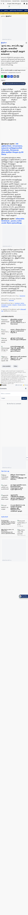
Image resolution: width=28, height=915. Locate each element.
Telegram (14, 305)
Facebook (17, 303)
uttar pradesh (6, 366)
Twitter (22, 303)
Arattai (24, 305)
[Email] (14, 76)
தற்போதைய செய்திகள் (16, 10)
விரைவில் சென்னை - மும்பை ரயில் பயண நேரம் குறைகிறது (12, 221)
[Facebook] (8, 76)
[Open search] (3, 3)
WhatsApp (11, 300)
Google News (4, 306)
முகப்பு (6, 10)
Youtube (9, 305)
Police (15, 366)
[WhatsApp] (2, 76)
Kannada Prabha (16, 1)
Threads (19, 305)
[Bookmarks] (24, 3)
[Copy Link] (18, 76)
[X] (5, 76)
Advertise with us (6, 39)
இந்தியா (4, 42)
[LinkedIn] (11, 76)
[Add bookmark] (26, 42)
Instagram (4, 305)
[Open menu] (1, 3)
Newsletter (22, 296)
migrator (3, 80)
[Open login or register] (27, 3)
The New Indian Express (6, 1)
